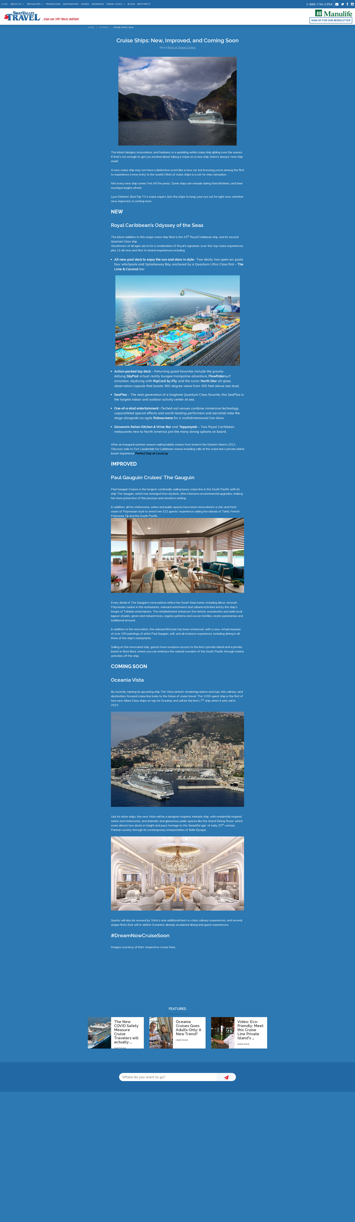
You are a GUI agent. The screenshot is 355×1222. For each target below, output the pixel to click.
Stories (103, 27)
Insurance (98, 4)
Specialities (33, 4)
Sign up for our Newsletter (330, 20)
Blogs (131, 4)
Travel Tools (114, 4)
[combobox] (168, 1077)
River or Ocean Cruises (182, 47)
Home (4, 4)
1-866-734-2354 (319, 4)
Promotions (53, 4)
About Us (15, 4)
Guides (85, 4)
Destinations (70, 4)
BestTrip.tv (143, 4)
